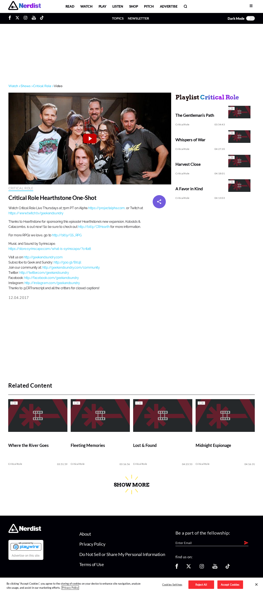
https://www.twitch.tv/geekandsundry (35, 213)
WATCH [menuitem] (86, 6)
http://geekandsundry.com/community (71, 267)
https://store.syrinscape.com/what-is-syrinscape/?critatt (49, 249)
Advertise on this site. (26, 555)
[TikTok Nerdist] (42, 18)
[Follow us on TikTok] (228, 567)
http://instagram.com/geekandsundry (52, 283)
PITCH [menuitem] (148, 6)
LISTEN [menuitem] (117, 6)
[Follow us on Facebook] (176, 567)
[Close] (256, 584)
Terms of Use (91, 564)
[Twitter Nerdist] (17, 18)
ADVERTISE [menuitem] (169, 6)
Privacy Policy (92, 544)
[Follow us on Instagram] (201, 567)
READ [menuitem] (70, 6)
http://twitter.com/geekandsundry (44, 273)
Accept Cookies (230, 584)
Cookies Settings (172, 584)
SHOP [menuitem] (133, 6)
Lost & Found (145, 445)
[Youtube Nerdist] (34, 18)
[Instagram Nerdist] (25, 18)
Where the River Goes (28, 445)
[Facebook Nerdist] (10, 18)
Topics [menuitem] (118, 18)
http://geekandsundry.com (43, 257)
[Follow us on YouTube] (214, 567)
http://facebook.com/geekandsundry (51, 278)
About (85, 534)
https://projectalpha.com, (106, 208)
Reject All (201, 584)
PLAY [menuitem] (102, 6)
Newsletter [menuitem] (138, 18)
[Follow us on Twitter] (188, 567)
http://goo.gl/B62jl (67, 262)
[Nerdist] (24, 6)
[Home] (24, 531)
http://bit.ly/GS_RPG (66, 235)
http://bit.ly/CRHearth (94, 227)
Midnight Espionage (213, 445)
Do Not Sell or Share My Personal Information (122, 554)
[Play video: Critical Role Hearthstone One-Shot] (89, 138)
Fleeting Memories (88, 445)
